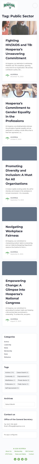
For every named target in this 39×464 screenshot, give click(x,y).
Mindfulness (10, 380)
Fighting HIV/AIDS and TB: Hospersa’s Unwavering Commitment (19, 49)
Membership (8, 351)
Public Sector (23, 384)
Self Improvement (12, 388)
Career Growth (22, 372)
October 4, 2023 (15, 139)
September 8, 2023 (16, 254)
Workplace (7, 357)
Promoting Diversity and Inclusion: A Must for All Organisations (19, 174)
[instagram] (22, 459)
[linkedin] (26, 459)
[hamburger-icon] (35, 5)
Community (10, 376)
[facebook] (19, 459)
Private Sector (23, 380)
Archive (6, 341)
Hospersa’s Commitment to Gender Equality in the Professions (18, 112)
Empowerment (23, 376)
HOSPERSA (14, 74)
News (6, 354)
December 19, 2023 (16, 76)
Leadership (7, 345)
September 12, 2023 (17, 200)
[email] (15, 459)
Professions (10, 384)
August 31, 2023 (15, 321)
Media (6, 348)
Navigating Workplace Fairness (14, 231)
